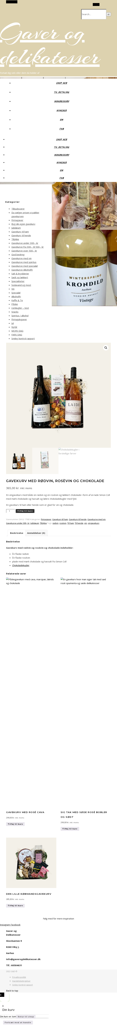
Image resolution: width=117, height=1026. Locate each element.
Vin (12, 288)
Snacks (14, 311)
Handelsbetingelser (21, 981)
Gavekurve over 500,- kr (24, 250)
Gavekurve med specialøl (24, 265)
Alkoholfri (16, 296)
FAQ (61, 129)
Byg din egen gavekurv (23, 223)
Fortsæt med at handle (18, 1022)
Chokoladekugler (20, 565)
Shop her (61, 83)
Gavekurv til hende (21, 235)
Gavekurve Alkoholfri (22, 269)
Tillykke (15, 239)
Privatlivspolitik (19, 977)
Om (61, 120)
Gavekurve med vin (21, 258)
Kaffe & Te (17, 300)
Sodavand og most (21, 285)
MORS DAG (17, 330)
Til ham (70, 523)
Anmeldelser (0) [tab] (36, 532)
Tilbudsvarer (18, 208)
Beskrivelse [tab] (16, 532)
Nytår (14, 327)
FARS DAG (16, 334)
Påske (14, 304)
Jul (12, 323)
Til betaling (61, 92)
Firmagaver (17, 220)
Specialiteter (18, 281)
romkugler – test (20, 307)
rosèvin (62, 523)
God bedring (18, 254)
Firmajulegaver (19, 319)
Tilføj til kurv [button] (15, 824)
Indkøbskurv (61, 101)
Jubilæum (16, 227)
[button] (106, 347)
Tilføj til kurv (25, 511)
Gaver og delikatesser (50, 44)
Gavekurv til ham (20, 231)
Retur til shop (26, 1017)
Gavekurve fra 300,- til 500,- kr (27, 246)
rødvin (55, 523)
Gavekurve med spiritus (23, 262)
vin (85, 523)
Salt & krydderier (20, 273)
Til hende (79, 523)
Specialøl (15, 292)
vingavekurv (93, 523)
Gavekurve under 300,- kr (24, 243)
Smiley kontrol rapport (23, 338)
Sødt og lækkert (19, 277)
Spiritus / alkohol (19, 315)
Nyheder (62, 110)
